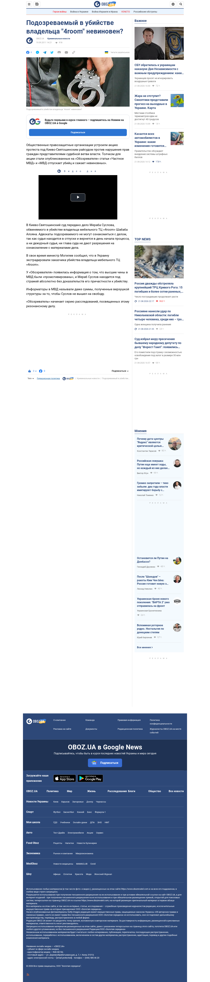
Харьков (65, 801)
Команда (89, 720)
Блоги (131, 791)
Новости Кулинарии (87, 843)
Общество (154, 791)
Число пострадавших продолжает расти (156, 296)
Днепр (89, 801)
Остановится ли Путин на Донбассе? (152, 560)
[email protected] (64, 958)
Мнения (141, 431)
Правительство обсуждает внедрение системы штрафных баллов (151, 154)
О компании (59, 720)
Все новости (176, 791)
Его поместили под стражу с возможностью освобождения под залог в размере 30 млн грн (158, 355)
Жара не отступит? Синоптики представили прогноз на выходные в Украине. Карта (151, 102)
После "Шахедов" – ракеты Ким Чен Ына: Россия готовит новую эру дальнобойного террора (153, 580)
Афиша (56, 874)
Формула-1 (100, 812)
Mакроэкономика (84, 853)
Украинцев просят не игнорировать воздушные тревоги (154, 80)
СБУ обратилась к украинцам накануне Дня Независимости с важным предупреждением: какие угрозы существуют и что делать (159, 69)
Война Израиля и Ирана (105, 11)
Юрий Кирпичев (144, 637)
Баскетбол (68, 812)
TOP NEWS (143, 239)
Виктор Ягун (142, 473)
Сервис (99, 833)
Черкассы (101, 801)
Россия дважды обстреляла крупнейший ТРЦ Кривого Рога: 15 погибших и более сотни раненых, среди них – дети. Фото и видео (158, 288)
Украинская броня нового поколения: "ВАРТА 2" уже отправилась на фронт (153, 602)
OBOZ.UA (40, 38)
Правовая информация (129, 720)
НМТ (107, 822)
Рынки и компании (63, 853)
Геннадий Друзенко (146, 567)
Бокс (89, 812)
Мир (69, 791)
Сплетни (67, 874)
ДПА (92, 822)
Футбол (57, 812)
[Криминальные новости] (68, 379)
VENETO (125, 11)
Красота (79, 874)
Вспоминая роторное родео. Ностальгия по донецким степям (150, 629)
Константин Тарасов (146, 451)
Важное (141, 21)
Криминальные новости (58, 38)
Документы (91, 729)
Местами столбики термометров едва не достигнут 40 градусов (147, 116)
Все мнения (144, 647)
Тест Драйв (59, 833)
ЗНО (99, 822)
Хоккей (80, 812)
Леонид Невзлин (144, 589)
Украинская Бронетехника (149, 611)
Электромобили (76, 833)
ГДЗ (55, 822)
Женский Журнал (103, 874)
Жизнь (91, 791)
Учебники (65, 822)
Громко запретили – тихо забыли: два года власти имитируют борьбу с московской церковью (152, 486)
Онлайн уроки (80, 822)
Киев (55, 801)
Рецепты (57, 843)
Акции (90, 833)
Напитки (69, 843)
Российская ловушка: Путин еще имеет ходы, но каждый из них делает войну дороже (153, 464)
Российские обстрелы (145, 11)
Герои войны (60, 11)
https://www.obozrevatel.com (134, 889)
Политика (53, 791)
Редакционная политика (48, 378)
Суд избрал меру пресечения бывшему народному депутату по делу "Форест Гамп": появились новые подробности (158, 343)
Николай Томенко (145, 495)
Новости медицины (63, 864)
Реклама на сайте (62, 729)
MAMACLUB (81, 864)
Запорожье (78, 801)
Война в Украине (79, 11)
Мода (88, 874)
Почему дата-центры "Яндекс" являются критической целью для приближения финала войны (150, 442)
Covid (92, 864)
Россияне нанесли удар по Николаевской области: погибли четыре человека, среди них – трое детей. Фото (159, 315)
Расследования (117, 791)
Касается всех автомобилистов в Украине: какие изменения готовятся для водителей (149, 140)
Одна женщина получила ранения (153, 324)
